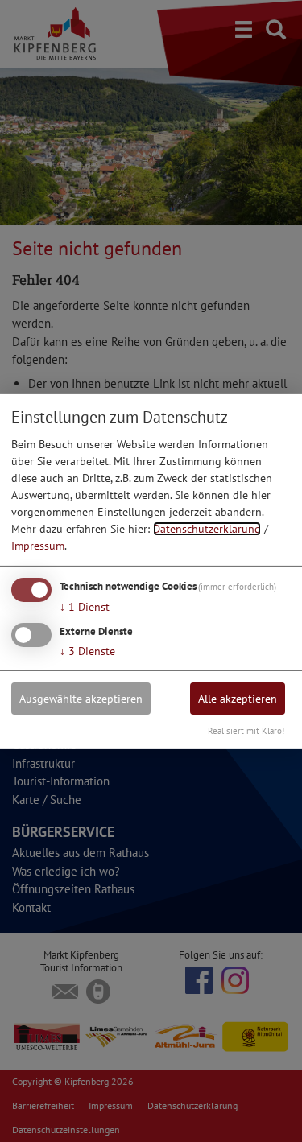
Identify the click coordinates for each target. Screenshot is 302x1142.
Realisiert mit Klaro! (246, 730)
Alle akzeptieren (237, 698)
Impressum (37, 545)
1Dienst (85, 607)
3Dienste (87, 651)
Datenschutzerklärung (207, 529)
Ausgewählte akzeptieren (81, 698)
